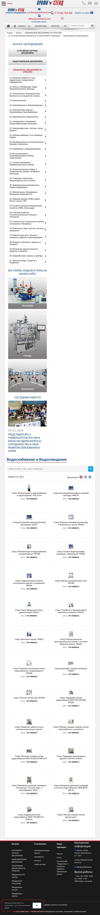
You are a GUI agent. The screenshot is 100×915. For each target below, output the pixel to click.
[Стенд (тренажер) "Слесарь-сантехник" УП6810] (71, 663)
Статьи (59, 858)
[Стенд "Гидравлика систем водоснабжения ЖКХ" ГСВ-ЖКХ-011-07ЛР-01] (29, 809)
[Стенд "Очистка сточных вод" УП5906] (29, 692)
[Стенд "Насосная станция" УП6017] (29, 634)
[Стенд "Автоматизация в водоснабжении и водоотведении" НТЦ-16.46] (29, 488)
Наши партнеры (61, 845)
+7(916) (77, 860)
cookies (7, 908)
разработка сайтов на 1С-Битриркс (54, 905)
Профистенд (40, 26)
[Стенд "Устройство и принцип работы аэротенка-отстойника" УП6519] (71, 604)
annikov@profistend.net (39, 12)
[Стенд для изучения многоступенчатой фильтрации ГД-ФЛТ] (29, 517)
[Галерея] (81, 478)
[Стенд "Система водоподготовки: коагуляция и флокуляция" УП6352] (71, 546)
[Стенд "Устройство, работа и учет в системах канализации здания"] (29, 721)
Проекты (55, 26)
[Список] (90, 478)
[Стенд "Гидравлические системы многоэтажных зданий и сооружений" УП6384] (29, 575)
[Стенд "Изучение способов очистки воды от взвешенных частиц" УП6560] (71, 517)
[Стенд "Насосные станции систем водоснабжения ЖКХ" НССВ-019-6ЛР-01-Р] (29, 751)
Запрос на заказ (40, 864)
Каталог (22, 26)
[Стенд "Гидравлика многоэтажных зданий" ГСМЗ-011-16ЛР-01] (71, 751)
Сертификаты (39, 857)
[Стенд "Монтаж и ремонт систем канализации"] (71, 809)
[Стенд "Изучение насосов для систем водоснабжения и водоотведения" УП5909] (29, 663)
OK (37, 905)
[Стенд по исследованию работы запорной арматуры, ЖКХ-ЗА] (71, 488)
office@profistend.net (39, 19)
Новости (60, 854)
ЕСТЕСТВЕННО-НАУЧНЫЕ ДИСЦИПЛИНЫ (17, 853)
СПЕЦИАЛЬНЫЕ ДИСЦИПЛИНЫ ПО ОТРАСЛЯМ (18, 868)
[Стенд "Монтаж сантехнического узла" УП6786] (71, 575)
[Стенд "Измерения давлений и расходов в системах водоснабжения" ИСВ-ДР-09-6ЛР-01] (71, 780)
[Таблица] (85, 478)
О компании (40, 844)
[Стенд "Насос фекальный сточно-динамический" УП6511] (29, 604)
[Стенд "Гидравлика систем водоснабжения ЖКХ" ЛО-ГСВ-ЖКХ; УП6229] (71, 692)
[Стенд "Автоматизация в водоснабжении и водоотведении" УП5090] (29, 546)
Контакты (37, 861)
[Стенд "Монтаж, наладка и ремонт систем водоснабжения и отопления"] (71, 721)
